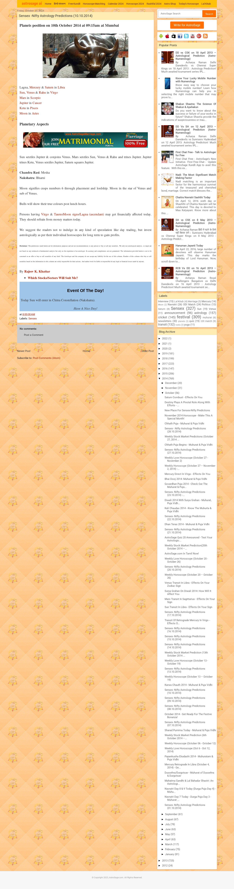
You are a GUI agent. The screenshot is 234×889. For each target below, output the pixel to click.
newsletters (164, 321)
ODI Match (189, 304)
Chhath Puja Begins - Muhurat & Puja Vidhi (189, 444)
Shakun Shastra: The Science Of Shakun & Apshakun (196, 105)
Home (48, 3)
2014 (165, 378)
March (169, 844)
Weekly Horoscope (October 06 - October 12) (190, 743)
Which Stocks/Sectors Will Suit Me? (53, 277)
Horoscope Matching (94, 3)
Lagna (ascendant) (92, 214)
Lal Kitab (206, 3)
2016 (165, 368)
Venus (31, 92)
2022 (165, 338)
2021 (165, 343)
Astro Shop (170, 3)
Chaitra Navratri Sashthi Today (193, 197)
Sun (22, 92)
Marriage (193, 301)
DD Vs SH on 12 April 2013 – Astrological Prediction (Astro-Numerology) (196, 129)
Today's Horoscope (189, 3)
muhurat (207, 317)
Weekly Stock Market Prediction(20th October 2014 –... (186, 547)
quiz (191, 321)
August (169, 819)
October (170, 392)
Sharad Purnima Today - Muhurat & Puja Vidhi (190, 730)
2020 (165, 348)
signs (75, 214)
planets (181, 321)
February (170, 849)
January (170, 854)
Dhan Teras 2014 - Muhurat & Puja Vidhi (187, 524)
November (171, 388)
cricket (162, 317)
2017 (165, 363)
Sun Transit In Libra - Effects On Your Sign (188, 607)
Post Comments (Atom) (46, 358)
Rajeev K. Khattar (37, 271)
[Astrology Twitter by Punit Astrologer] (186, 38)
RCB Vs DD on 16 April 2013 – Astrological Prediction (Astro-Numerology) (196, 271)
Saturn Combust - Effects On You (183, 397)
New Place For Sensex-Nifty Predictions (187, 410)
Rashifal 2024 (154, 3)
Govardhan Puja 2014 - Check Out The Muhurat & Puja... (186, 485)
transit (162, 324)
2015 (165, 373)
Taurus (58, 214)
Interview (163, 301)
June (168, 829)
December (171, 383)
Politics (206, 304)
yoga (187, 324)
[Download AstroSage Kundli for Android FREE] (161, 38)
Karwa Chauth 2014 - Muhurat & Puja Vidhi (188, 684)
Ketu (23, 108)
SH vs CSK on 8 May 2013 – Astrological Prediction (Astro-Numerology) (196, 223)
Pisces (34, 108)
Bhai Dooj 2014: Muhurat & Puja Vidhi (186, 479)
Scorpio (35, 97)
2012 (165, 865)
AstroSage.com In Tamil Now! (182, 553)
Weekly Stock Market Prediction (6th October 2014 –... (185, 737)
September (171, 814)
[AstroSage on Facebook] (180, 38)
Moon (24, 113)
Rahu (42, 92)
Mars (23, 97)
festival (183, 317)
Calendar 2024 (116, 3)
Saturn (49, 87)
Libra (61, 87)
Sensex (32, 318)
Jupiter (24, 103)
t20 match (206, 321)
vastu (178, 325)
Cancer (37, 103)
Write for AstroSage (187, 25)
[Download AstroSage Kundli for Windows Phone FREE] (173, 38)
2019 (165, 353)
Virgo (54, 92)
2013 (165, 860)
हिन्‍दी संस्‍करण (60, 3)
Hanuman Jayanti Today (189, 245)
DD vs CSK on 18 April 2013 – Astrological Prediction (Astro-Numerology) (196, 55)
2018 (165, 358)
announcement (174, 313)
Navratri (172, 304)
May (168, 834)
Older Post (148, 351)
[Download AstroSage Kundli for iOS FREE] (167, 38)
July (167, 824)
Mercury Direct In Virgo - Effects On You (187, 474)
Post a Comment (33, 334)
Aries (35, 113)
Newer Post (23, 351)
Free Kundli (74, 3)
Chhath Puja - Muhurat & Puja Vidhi (184, 423)
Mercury (35, 87)
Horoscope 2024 (135, 3)
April (168, 839)
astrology (200, 313)
